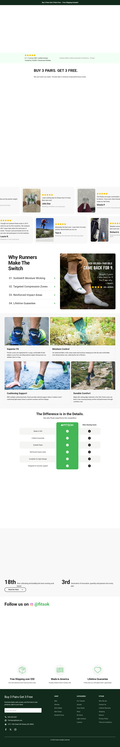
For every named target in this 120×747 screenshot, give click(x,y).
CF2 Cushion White (97, 171)
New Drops (62, 8)
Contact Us (102, 704)
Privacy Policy (103, 719)
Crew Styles (80, 708)
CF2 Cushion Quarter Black (22, 171)
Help (80, 8)
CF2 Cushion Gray (22, 121)
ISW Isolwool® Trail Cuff (97, 121)
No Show (80, 715)
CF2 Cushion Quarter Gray (60, 121)
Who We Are (73, 8)
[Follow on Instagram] (15, 729)
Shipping (102, 712)
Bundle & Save (59, 715)
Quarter (79, 704)
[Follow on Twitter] (10, 729)
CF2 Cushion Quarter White (60, 171)
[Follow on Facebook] (5, 729)
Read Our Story (13, 589)
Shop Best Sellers (13, 42)
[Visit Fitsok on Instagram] (18, 623)
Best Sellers (53, 8)
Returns (101, 715)
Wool (78, 712)
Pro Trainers (81, 701)
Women (43, 8)
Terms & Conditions (105, 722)
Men (37, 8)
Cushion (79, 722)
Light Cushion (81, 719)
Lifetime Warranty (105, 708)
